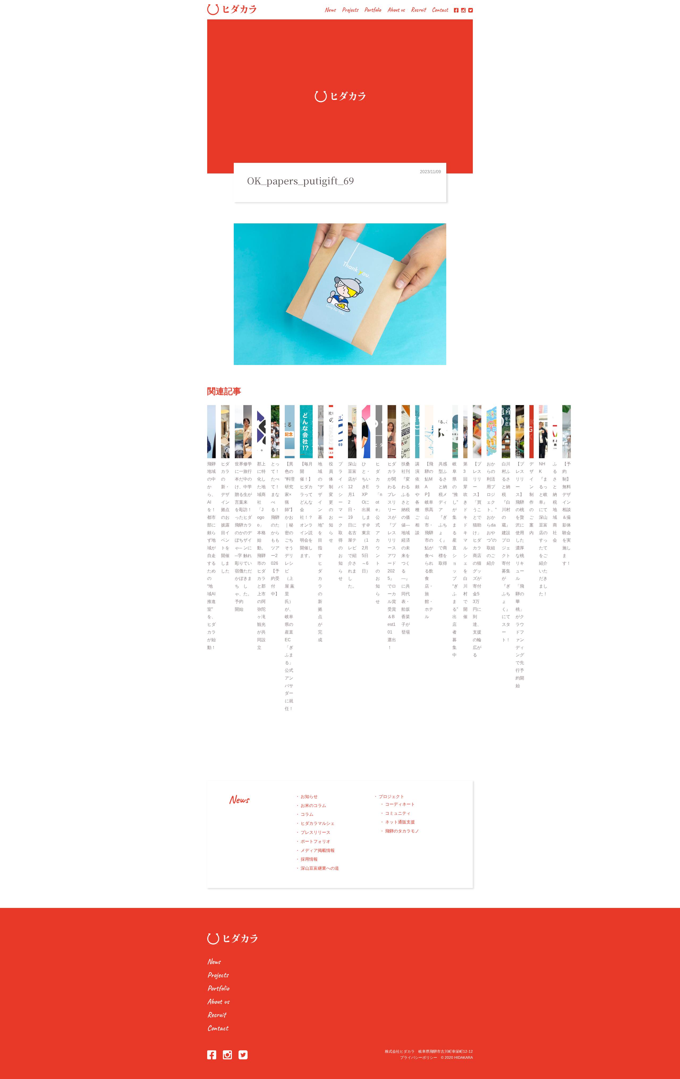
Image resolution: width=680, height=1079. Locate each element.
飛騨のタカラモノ (402, 831)
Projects (350, 10)
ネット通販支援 (400, 822)
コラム (307, 814)
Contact (440, 10)
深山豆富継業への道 (320, 868)
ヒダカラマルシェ (318, 823)
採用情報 (309, 859)
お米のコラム (313, 805)
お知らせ (309, 796)
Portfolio (372, 10)
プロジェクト (391, 796)
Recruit (418, 10)
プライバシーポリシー (418, 1057)
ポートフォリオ (315, 841)
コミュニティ (398, 813)
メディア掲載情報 (318, 850)
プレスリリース (315, 832)
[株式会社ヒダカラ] (231, 13)
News (330, 10)
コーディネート (400, 804)
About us (396, 10)
